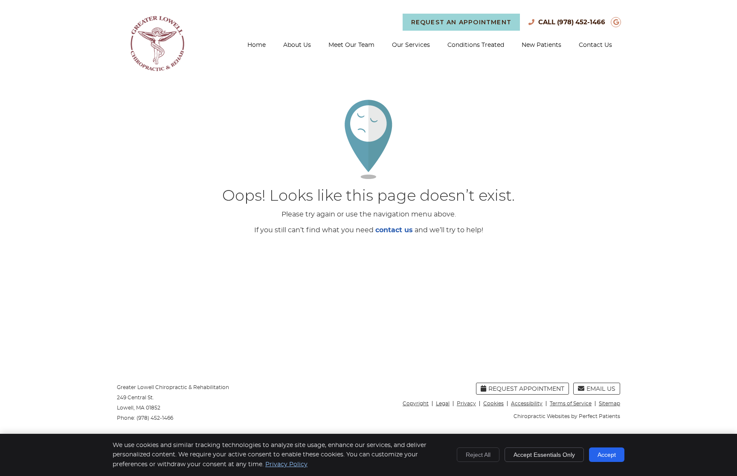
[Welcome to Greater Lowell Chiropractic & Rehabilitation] (157, 69)
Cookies (493, 403)
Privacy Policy (286, 464)
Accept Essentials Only (544, 454)
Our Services (411, 45)
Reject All (478, 454)
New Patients (541, 45)
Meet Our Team (351, 45)
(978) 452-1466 (581, 22)
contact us (394, 230)
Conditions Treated (475, 45)
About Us (297, 45)
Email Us (600, 389)
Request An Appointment (461, 22)
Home (256, 45)
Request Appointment (526, 389)
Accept (607, 454)
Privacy (466, 403)
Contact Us (595, 45)
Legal (443, 403)
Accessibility (527, 403)
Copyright (416, 403)
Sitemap (609, 403)
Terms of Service (571, 403)
